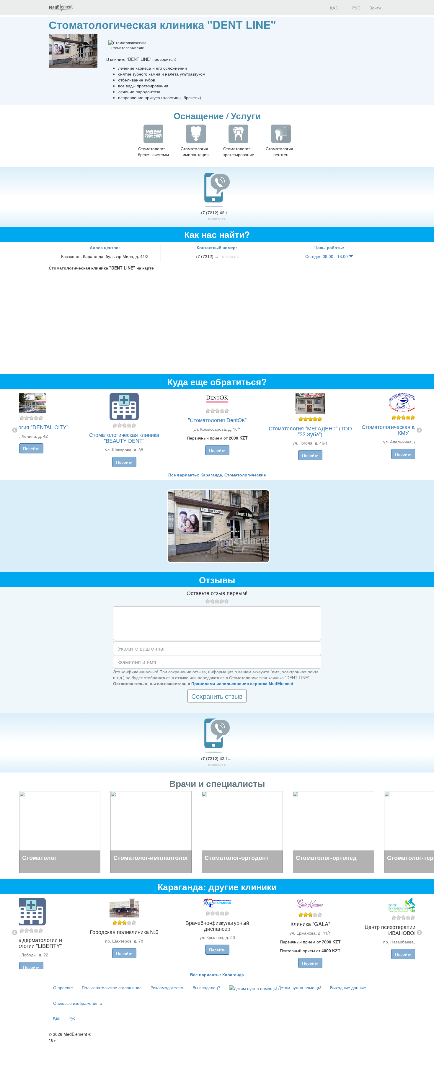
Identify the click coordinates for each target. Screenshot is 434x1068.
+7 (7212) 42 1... (217, 215)
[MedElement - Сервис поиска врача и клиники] (60, 7)
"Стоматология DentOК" (217, 420)
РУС (355, 8)
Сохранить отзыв (217, 695)
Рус (71, 1018)
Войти (375, 8)
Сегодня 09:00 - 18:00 (327, 256)
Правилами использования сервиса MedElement (242, 683)
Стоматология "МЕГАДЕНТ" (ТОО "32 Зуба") (310, 431)
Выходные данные (348, 987)
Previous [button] (15, 430)
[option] (217, 430)
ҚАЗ (333, 8)
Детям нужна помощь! (299, 987)
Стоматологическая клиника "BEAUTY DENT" (124, 437)
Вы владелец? (206, 987)
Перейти (31, 448)
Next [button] (419, 430)
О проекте (63, 987)
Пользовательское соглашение (112, 987)
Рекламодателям (167, 987)
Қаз (56, 1018)
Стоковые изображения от (78, 1003)
